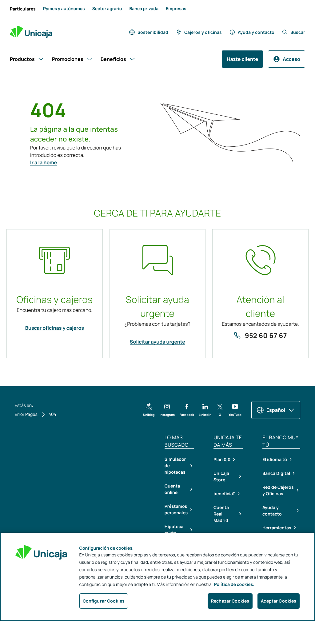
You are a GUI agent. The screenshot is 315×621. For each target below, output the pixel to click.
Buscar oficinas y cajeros (54, 327)
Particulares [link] (23, 9)
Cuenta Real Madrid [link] (221, 513)
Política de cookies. (234, 584)
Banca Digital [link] (276, 473)
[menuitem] (22, 8)
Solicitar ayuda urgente (157, 341)
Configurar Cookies (104, 601)
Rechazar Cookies (230, 601)
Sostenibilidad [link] (153, 32)
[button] (149, 410)
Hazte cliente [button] (242, 59)
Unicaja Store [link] (221, 476)
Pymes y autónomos (64, 9)
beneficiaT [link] (224, 493)
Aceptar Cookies (278, 601)
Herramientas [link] (276, 528)
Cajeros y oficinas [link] (203, 32)
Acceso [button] (291, 59)
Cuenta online (172, 489)
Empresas (176, 9)
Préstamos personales (176, 510)
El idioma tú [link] (274, 459)
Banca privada (143, 9)
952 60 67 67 (266, 335)
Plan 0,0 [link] (221, 459)
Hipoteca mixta (174, 530)
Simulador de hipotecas (175, 465)
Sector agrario (107, 9)
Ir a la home (43, 162)
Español (275, 410)
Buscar (297, 32)
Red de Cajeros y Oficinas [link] (278, 490)
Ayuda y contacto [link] (256, 32)
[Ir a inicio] (31, 32)
